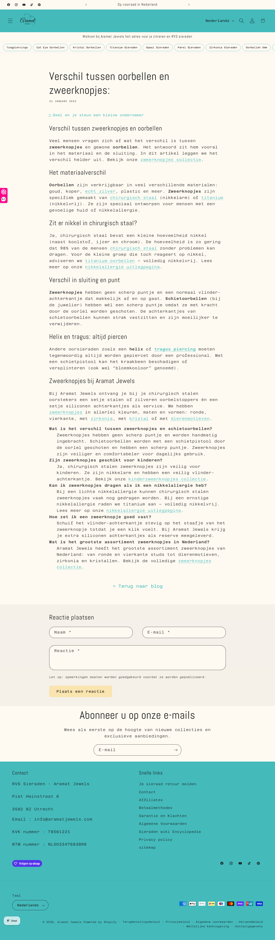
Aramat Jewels (70, 922)
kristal (139, 418)
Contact (147, 792)
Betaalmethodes (155, 808)
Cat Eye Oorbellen (50, 47)
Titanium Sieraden (124, 47)
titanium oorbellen (110, 261)
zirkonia (102, 418)
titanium (212, 197)
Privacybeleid (178, 921)
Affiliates (151, 800)
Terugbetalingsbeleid (141, 921)
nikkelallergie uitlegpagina (122, 267)
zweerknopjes (65, 412)
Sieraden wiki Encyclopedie (170, 832)
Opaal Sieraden (157, 47)
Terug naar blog (140, 586)
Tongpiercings (17, 47)
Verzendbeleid (251, 921)
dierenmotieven (190, 418)
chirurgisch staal (133, 197)
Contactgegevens (249, 926)
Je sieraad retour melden (167, 784)
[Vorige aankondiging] (86, 4)
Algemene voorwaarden (214, 921)
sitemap (147, 847)
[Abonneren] (175, 750)
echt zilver (100, 191)
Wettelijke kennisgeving (208, 926)
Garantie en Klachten (163, 816)
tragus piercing (175, 349)
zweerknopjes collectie (170, 159)
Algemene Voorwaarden (163, 824)
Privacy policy (155, 840)
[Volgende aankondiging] (189, 4)
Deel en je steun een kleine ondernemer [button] (98, 115)
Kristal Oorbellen (87, 47)
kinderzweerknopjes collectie (167, 479)
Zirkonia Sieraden (223, 47)
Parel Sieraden (189, 47)
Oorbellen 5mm (256, 47)
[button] (10, 20)
